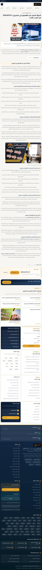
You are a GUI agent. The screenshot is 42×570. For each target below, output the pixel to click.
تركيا (7, 363)
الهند (26, 526)
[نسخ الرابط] (35, 265)
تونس (4, 520)
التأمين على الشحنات (35, 414)
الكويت (11, 358)
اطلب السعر (10, 489)
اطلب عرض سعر (7, 282)
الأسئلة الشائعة (36, 419)
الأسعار (11, 79)
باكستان (20, 526)
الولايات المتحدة (26, 534)
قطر (6, 358)
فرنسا (22, 531)
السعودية (17, 170)
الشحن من (38, 336)
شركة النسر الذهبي (32, 86)
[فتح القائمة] (2, 4)
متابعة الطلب (31, 345)
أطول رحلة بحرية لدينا (35, 387)
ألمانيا (27, 531)
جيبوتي (17, 523)
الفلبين (9, 526)
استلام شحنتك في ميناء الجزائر (13, 390)
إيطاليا (17, 531)
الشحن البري (11, 127)
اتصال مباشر (14, 272)
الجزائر (38, 523)
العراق (17, 363)
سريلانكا (38, 531)
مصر (7, 366)
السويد (38, 534)
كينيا (7, 523)
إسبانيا (11, 531)
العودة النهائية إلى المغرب (14, 382)
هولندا (6, 531)
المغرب (10, 369)
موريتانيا (28, 523)
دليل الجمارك (37, 409)
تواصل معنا (18, 568)
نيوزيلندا (3, 534)
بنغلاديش (14, 526)
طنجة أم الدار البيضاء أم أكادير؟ (34, 390)
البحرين (12, 170)
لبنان (11, 363)
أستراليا (9, 534)
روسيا (33, 534)
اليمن (12, 366)
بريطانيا (32, 531)
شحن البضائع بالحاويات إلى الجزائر (33, 395)
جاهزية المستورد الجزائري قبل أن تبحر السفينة (11, 398)
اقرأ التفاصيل (38, 299)
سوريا (17, 366)
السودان (16, 369)
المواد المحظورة (36, 411)
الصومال (22, 523)
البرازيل (15, 534)
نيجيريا (38, 526)
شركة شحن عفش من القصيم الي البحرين (27, 195)
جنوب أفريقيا (32, 526)
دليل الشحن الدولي (36, 417)
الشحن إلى (38, 340)
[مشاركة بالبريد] (29, 265)
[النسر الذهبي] (37, 4)
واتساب (5, 272)
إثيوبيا (12, 523)
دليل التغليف (37, 406)
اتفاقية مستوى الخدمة (37, 568)
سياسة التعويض (30, 568)
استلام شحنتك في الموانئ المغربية (33, 382)
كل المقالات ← (38, 398)
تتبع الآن (10, 498)
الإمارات (16, 358)
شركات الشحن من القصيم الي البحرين (28, 168)
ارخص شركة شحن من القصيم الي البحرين (30, 237)
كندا (20, 534)
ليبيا (33, 523)
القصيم (31, 88)
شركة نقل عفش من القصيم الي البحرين (29, 117)
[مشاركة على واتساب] (32, 265)
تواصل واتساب (10, 417)
